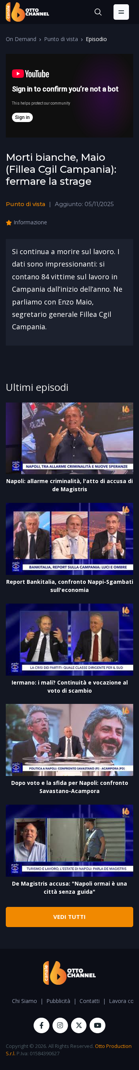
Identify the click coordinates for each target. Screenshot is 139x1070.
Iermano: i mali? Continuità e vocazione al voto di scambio (70, 686)
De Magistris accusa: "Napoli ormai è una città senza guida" (69, 887)
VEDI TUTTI (69, 916)
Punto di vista (61, 39)
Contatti (90, 1001)
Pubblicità (58, 1001)
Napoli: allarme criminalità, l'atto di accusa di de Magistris (69, 485)
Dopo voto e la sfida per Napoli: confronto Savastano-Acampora (69, 787)
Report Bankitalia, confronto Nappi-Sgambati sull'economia (69, 585)
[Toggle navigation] (121, 12)
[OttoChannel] (27, 12)
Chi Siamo (24, 1001)
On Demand (21, 39)
